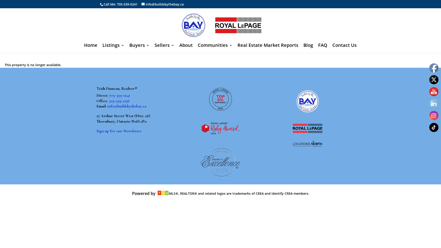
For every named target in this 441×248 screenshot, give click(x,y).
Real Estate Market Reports (267, 46)
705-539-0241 (119, 95)
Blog (308, 46)
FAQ (322, 46)
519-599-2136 (119, 100)
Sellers (162, 46)
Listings (111, 46)
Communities (213, 46)
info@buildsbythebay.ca (126, 106)
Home (90, 46)
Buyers (137, 46)
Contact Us (344, 46)
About (186, 46)
